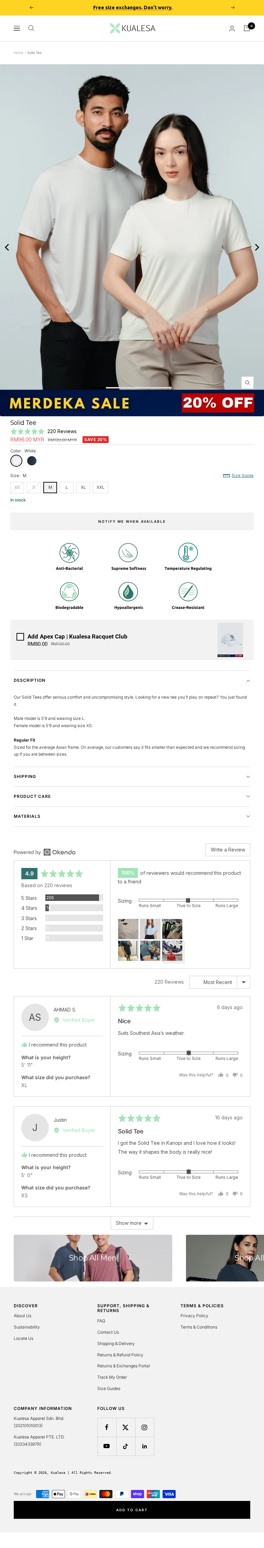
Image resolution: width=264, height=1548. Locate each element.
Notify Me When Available (132, 521)
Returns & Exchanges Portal (123, 1365)
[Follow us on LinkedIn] (144, 1446)
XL (83, 487)
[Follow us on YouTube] (106, 1446)
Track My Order (112, 1377)
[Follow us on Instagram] (144, 1427)
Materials (27, 816)
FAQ (101, 1320)
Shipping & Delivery (116, 1343)
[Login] (232, 28)
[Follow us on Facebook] (106, 1427)
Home (18, 52)
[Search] (31, 28)
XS (17, 487)
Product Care (32, 796)
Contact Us (108, 1332)
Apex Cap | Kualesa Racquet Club (78, 636)
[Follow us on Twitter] (125, 1427)
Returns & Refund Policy (120, 1354)
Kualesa (58, 1472)
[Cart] (246, 28)
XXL (100, 487)
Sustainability (27, 1327)
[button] (43, 432)
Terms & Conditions (198, 1327)
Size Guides (108, 1388)
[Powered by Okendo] (45, 852)
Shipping (25, 776)
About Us (22, 1315)
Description (29, 680)
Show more (129, 1223)
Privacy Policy (194, 1315)
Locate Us (23, 1338)
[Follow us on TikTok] (125, 1446)
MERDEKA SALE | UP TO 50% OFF (133, 7)
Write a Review (228, 849)
